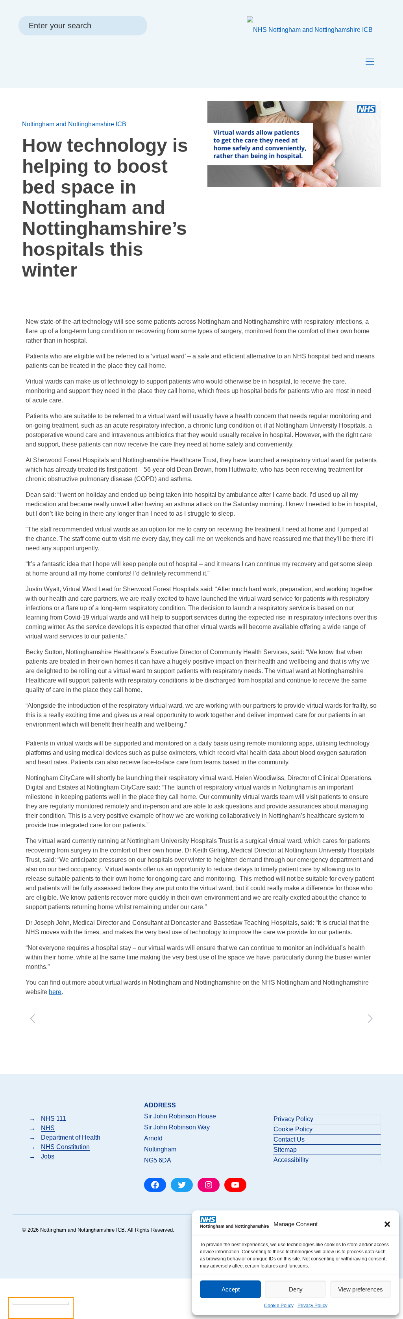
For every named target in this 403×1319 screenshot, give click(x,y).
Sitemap (285, 1149)
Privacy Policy (312, 1305)
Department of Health (70, 1137)
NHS (48, 1128)
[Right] (370, 1019)
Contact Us (289, 1139)
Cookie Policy (279, 1305)
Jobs (47, 1156)
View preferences (360, 1289)
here (55, 992)
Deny (296, 1289)
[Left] (32, 1019)
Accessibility (291, 1160)
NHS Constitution (65, 1147)
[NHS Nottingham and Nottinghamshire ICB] (310, 29)
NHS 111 (53, 1118)
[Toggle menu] (370, 61)
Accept (231, 1289)
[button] (387, 1224)
